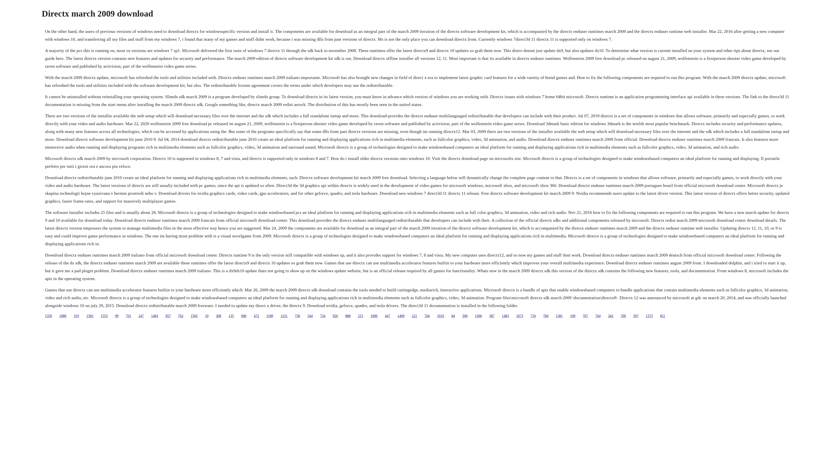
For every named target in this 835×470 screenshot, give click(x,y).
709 (623, 316)
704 (427, 316)
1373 (649, 316)
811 (662, 316)
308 (218, 316)
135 (231, 316)
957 (168, 316)
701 (128, 316)
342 (610, 316)
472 (256, 316)
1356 (48, 316)
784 (545, 316)
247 (141, 316)
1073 (519, 316)
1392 (89, 316)
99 (117, 316)
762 (180, 316)
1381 (559, 316)
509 (465, 316)
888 (348, 316)
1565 (194, 316)
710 (533, 316)
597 (635, 316)
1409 (400, 316)
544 (310, 316)
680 (243, 316)
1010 (440, 316)
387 (491, 316)
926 (335, 316)
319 (76, 316)
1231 (284, 316)
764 (598, 316)
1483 (154, 316)
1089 (62, 316)
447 (387, 316)
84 (453, 316)
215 (360, 316)
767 (585, 316)
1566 (478, 316)
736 (297, 316)
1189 (269, 316)
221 (414, 316)
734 (322, 316)
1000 (374, 316)
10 (207, 316)
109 (572, 316)
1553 (104, 316)
